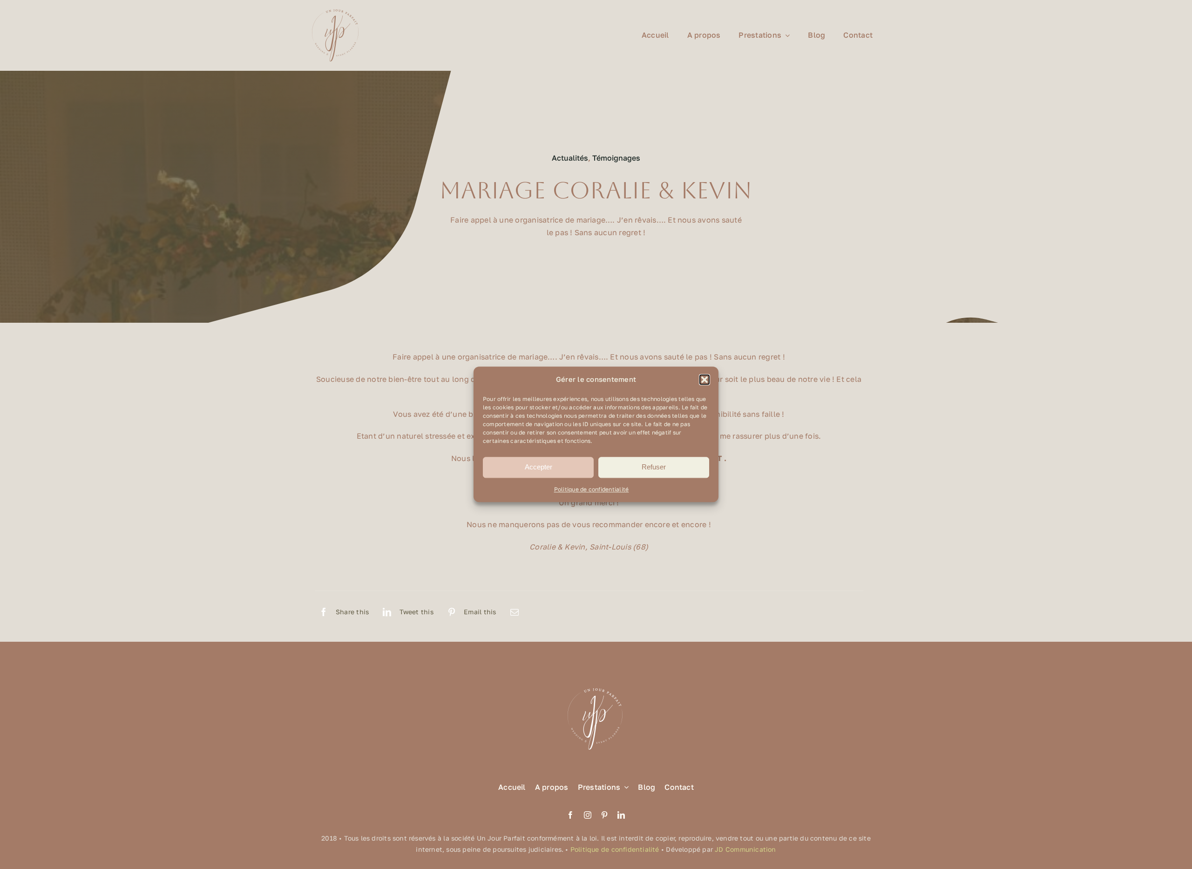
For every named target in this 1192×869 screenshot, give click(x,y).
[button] (704, 379)
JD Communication (745, 849)
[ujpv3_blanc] (596, 687)
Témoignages (616, 158)
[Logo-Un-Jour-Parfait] (335, 13)
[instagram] (587, 815)
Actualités (570, 158)
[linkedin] (621, 815)
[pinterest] (604, 815)
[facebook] (570, 815)
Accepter (538, 467)
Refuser (654, 467)
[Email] (514, 611)
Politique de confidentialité (591, 489)
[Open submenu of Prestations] (624, 787)
